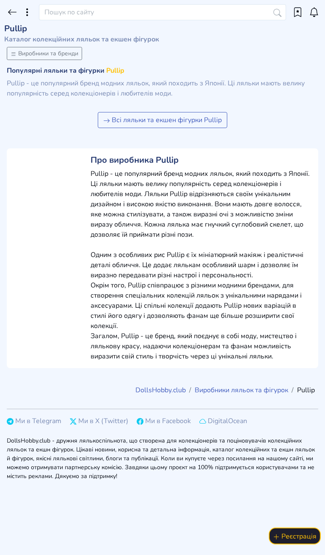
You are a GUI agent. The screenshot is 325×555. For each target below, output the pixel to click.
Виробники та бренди (47, 53)
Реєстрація (298, 536)
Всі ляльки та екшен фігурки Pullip (166, 120)
